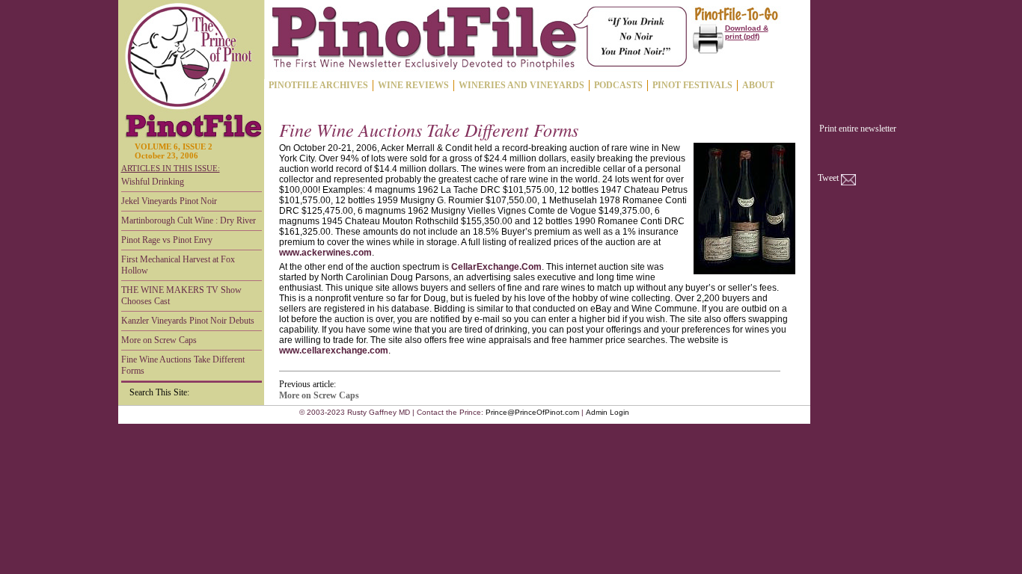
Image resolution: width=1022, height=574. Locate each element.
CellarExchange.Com (496, 267)
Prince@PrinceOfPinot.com (532, 412)
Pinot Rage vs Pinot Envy (166, 240)
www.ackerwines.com (325, 252)
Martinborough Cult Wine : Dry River (188, 220)
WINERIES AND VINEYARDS (521, 85)
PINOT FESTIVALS (692, 85)
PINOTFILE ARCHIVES (318, 85)
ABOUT (758, 85)
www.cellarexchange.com (333, 350)
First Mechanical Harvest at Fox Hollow (178, 265)
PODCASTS (618, 85)
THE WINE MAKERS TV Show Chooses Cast (181, 295)
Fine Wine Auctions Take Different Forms (183, 365)
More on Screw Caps (159, 340)
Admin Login (607, 412)
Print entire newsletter (857, 128)
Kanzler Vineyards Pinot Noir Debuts (187, 320)
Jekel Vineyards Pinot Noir (169, 201)
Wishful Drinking (152, 181)
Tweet (828, 178)
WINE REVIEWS (413, 85)
